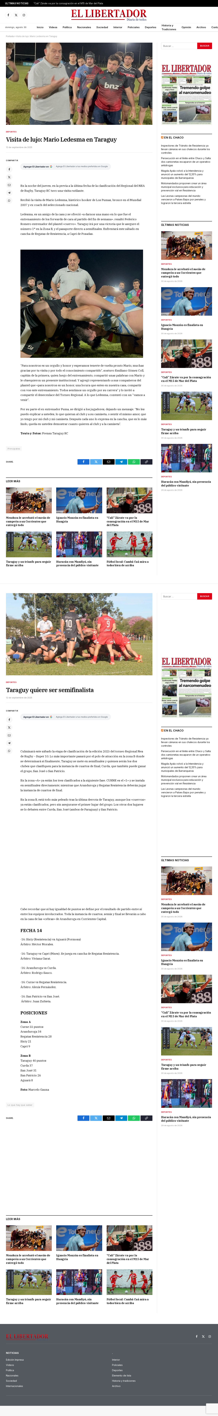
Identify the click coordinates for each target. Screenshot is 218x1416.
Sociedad (102, 27)
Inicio (40, 27)
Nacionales (84, 27)
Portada (10, 36)
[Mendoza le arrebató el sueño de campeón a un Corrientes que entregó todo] (29, 500)
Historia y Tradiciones (169, 27)
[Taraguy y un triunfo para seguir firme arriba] (29, 544)
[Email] (9, 185)
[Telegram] (9, 193)
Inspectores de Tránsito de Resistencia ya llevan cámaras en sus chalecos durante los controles (185, 149)
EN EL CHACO (174, 137)
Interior (117, 27)
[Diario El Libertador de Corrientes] (109, 15)
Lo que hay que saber (20, 1105)
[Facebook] (9, 169)
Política (67, 27)
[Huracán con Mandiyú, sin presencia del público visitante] (79, 544)
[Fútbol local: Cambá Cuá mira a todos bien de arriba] (129, 544)
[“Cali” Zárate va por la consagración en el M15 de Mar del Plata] (129, 500)
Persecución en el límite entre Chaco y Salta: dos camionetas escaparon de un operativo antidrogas (186, 162)
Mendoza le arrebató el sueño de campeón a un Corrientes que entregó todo (28, 521)
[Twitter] (9, 177)
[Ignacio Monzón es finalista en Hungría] (79, 500)
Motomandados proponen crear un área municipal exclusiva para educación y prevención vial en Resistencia (183, 187)
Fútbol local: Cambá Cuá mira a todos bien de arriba (128, 563)
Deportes (150, 27)
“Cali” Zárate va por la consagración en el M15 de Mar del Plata (128, 521)
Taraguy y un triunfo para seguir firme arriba (58, 3)
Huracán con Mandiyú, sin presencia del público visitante (77, 563)
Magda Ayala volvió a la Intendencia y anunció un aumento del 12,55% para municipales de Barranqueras (182, 174)
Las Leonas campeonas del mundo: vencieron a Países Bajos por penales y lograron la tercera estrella (183, 199)
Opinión (186, 27)
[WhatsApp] (9, 200)
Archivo (201, 27)
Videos (53, 27)
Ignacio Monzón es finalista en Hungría (77, 519)
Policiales (133, 27)
